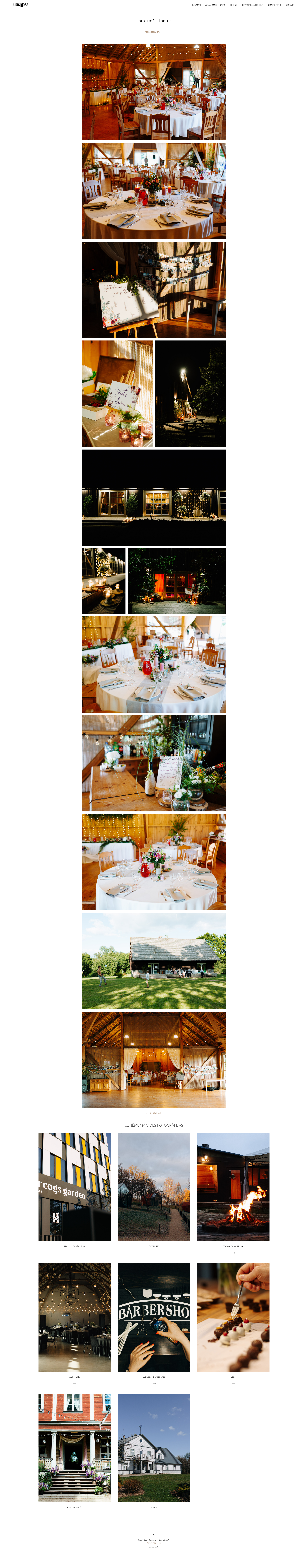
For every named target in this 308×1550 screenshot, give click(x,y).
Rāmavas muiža (74, 1507)
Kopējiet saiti (155, 1113)
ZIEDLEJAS (154, 1246)
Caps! (233, 1376)
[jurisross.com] (20, 5)
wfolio (158, 1547)
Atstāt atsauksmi (152, 31)
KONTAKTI (290, 4)
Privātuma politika (154, 1542)
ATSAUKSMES (211, 4)
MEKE (154, 1507)
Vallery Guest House (233, 1246)
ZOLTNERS (74, 1376)
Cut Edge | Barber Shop (154, 1376)
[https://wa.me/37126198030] (154, 1535)
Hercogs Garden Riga (74, 1246)
